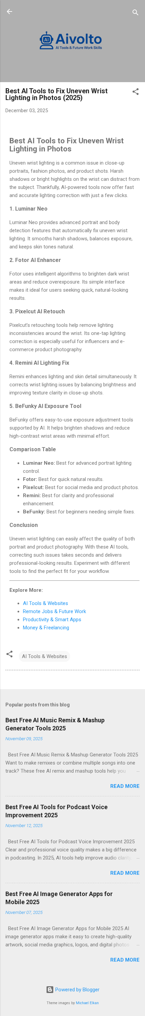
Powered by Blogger (76, 990)
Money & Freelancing (46, 628)
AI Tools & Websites (45, 603)
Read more (125, 786)
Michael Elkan (87, 1003)
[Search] (136, 13)
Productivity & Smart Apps (52, 619)
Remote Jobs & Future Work (54, 611)
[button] (136, 93)
